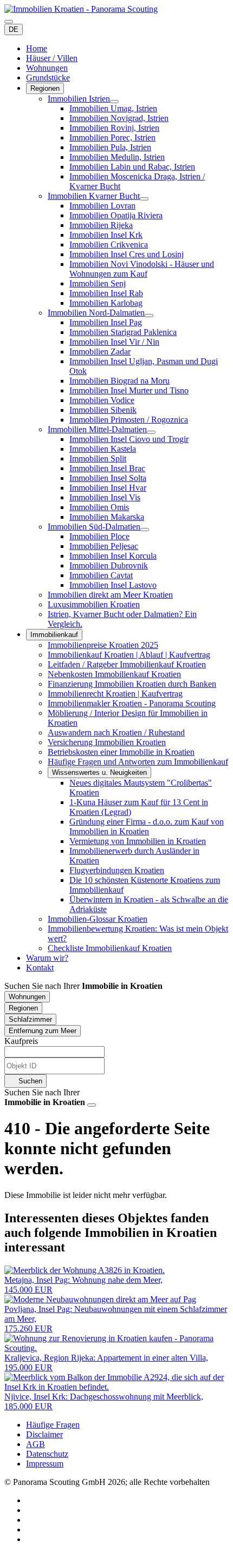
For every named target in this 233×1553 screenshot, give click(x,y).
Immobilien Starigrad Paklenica (123, 332)
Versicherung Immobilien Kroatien (107, 742)
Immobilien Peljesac (103, 546)
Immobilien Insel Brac (107, 468)
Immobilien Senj (97, 283)
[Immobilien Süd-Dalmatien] (144, 529)
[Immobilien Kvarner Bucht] (144, 198)
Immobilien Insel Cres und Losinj (126, 254)
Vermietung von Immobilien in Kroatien (137, 841)
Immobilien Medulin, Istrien (117, 157)
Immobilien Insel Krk (106, 234)
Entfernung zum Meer (42, 1031)
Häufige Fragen (53, 1424)
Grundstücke (48, 77)
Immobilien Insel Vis (104, 497)
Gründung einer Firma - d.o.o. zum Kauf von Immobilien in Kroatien (146, 826)
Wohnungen (47, 67)
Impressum (44, 1463)
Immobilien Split (97, 458)
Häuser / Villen (51, 58)
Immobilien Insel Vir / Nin (114, 341)
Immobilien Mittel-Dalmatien (97, 429)
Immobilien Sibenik (103, 409)
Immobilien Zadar (100, 351)
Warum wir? (47, 957)
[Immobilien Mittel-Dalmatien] (151, 432)
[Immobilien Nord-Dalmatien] (149, 315)
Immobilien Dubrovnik (108, 565)
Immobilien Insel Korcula (113, 555)
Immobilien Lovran (102, 205)
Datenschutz (47, 1453)
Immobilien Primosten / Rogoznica (128, 419)
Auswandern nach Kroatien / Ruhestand (116, 732)
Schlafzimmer (30, 1019)
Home (36, 48)
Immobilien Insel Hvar (107, 487)
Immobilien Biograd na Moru (119, 380)
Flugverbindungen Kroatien (116, 870)
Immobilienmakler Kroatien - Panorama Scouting (132, 703)
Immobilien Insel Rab (106, 293)
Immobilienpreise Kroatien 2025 (103, 645)
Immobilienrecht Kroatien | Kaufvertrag (115, 693)
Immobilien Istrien (79, 98)
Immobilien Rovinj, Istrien (114, 127)
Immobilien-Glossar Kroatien (97, 918)
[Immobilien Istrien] (114, 101)
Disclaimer (44, 1434)
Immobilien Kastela (102, 448)
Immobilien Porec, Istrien (112, 137)
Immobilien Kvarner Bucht (94, 195)
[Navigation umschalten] (8, 21)
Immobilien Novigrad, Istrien (119, 118)
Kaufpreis (21, 1041)
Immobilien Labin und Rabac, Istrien (132, 166)
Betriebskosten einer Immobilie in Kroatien (121, 752)
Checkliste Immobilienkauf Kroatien (110, 948)
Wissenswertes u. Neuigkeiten (99, 772)
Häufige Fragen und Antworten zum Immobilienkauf (138, 761)
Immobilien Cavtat (101, 575)
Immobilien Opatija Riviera (116, 215)
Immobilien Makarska (106, 516)
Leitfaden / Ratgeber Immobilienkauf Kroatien (127, 664)
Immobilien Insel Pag (105, 322)
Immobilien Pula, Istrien (110, 147)
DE (13, 29)
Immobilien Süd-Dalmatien (94, 526)
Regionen (45, 88)
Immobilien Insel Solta (107, 478)
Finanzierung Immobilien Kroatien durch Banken (132, 683)
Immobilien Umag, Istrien (113, 108)
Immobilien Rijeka (101, 225)
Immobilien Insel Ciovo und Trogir (129, 439)
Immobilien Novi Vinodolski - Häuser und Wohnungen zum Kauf (141, 268)
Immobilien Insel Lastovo (113, 585)
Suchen (29, 1081)
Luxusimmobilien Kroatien (94, 604)
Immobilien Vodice (101, 400)
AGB (35, 1444)
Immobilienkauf (54, 635)
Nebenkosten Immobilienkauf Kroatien (114, 674)
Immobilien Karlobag (106, 302)
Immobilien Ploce (99, 536)
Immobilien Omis (99, 507)
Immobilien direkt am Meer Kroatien (110, 594)
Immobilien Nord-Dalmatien (96, 312)
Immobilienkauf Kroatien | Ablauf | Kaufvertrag (129, 654)
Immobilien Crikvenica (108, 244)
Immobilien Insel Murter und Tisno (129, 390)
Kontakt (40, 967)
